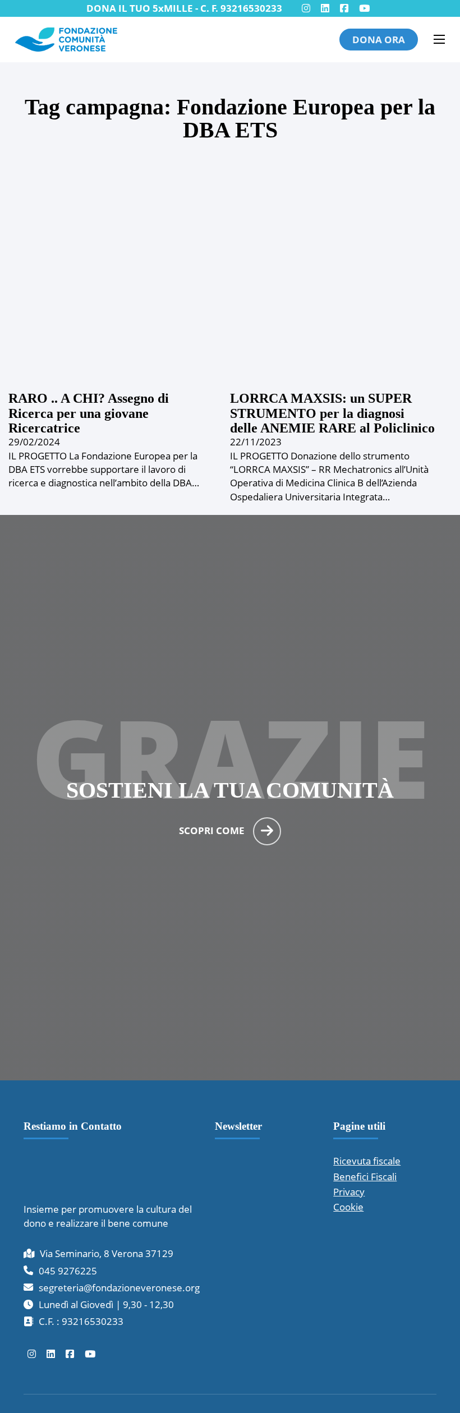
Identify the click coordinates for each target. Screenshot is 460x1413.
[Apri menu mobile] (439, 39)
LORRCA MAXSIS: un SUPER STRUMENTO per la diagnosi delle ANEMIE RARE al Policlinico (332, 412)
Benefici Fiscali (365, 1176)
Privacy (349, 1191)
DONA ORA (378, 39)
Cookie (348, 1206)
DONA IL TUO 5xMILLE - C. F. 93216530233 (184, 8)
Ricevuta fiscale (367, 1160)
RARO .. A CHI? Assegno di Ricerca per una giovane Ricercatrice (88, 412)
